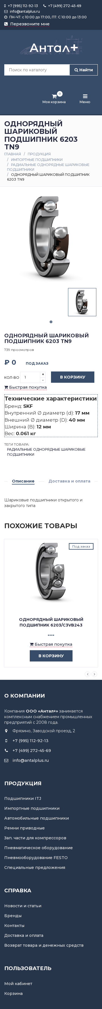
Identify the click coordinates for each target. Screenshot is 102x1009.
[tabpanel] (82, 302)
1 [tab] (51, 321)
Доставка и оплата (69, 481)
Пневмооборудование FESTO (36, 857)
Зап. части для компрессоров (35, 837)
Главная (12, 154)
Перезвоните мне (29, 23)
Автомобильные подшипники (36, 818)
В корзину (72, 377)
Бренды (13, 915)
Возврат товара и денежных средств (44, 945)
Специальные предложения (34, 867)
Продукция (39, 154)
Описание (23, 481)
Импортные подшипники (37, 160)
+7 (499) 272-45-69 (64, 6)
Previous (87, 674)
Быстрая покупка (27, 387)
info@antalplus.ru (24, 11)
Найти (85, 69)
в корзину (51, 655)
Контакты (14, 925)
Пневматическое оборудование (38, 847)
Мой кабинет (18, 983)
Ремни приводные (24, 828)
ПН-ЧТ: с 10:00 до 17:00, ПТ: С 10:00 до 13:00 (47, 17)
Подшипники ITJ (22, 798)
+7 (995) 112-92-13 (22, 6)
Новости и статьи (22, 905)
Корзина (13, 993)
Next (94, 674)
